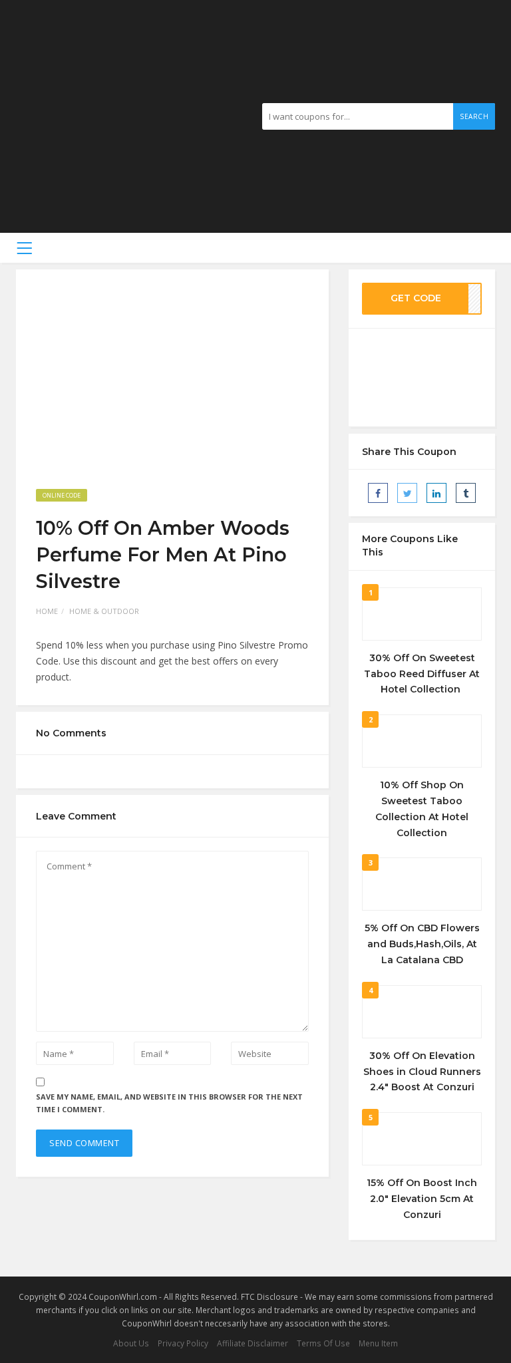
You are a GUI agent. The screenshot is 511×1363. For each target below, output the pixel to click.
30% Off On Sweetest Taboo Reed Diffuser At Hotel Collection (422, 674)
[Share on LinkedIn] (436, 493)
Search (474, 116)
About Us (131, 1343)
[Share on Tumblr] (466, 493)
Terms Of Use (323, 1343)
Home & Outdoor (104, 611)
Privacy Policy (183, 1343)
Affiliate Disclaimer (252, 1343)
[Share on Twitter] (407, 493)
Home (47, 611)
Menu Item (378, 1343)
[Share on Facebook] (378, 493)
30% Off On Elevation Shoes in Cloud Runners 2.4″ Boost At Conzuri (422, 1072)
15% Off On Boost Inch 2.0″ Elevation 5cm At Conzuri (422, 1199)
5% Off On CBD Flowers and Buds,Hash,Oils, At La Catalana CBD (422, 944)
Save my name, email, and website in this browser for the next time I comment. (169, 1103)
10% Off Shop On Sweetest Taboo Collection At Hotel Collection (421, 808)
